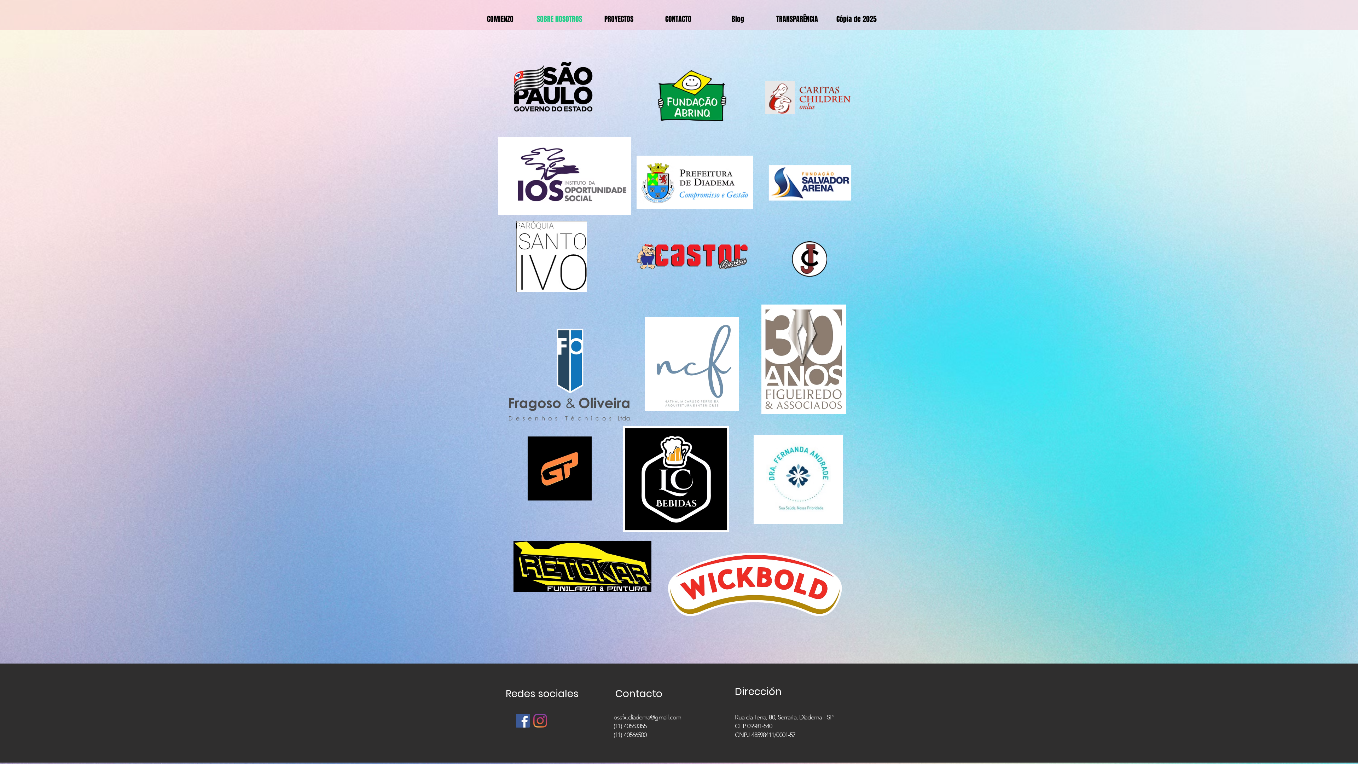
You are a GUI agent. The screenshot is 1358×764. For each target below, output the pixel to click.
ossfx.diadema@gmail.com (647, 717)
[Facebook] (523, 721)
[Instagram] (540, 721)
